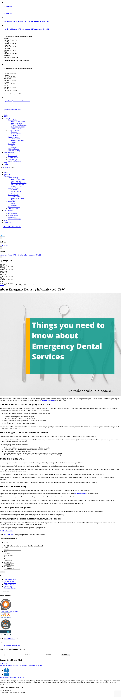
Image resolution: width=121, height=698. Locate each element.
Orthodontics (11, 144)
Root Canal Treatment (17, 127)
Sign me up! (65, 654)
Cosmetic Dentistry (13, 137)
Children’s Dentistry (14, 149)
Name (6, 547)
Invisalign (14, 147)
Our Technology (12, 156)
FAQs (9, 154)
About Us (7, 116)
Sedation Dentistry (16, 128)
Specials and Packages (14, 161)
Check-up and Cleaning (18, 121)
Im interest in (8, 566)
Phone (6, 559)
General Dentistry (13, 120)
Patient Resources (9, 152)
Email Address (8, 555)
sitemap (6, 695)
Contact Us (7, 164)
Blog (5, 162)
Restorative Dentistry (14, 130)
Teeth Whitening (16, 139)
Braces (13, 145)
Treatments (7, 118)
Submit (3, 572)
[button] (62, 2)
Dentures (14, 132)
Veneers (13, 142)
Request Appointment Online (12, 109)
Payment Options (13, 157)
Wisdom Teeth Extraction (18, 125)
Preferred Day (8, 562)
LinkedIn (6, 542)
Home (5, 115)
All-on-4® (14, 135)
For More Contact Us (6, 531)
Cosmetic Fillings (16, 123)
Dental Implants (16, 133)
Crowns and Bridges (17, 140)
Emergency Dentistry (14, 151)
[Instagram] (6, 674)
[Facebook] (6, 670)
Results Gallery (12, 159)
